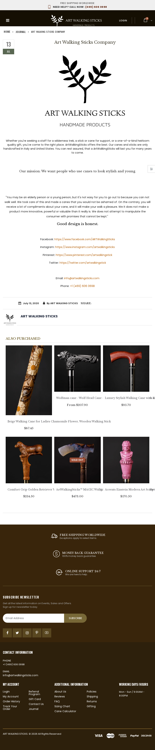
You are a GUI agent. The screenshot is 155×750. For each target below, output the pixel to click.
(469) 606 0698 (80, 7)
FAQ (57, 701)
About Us (60, 691)
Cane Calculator (65, 711)
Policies (91, 691)
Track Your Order (10, 707)
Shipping (92, 696)
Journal (21, 31)
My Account (11, 696)
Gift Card (35, 699)
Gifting (91, 706)
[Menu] (7, 20)
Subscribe (75, 618)
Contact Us (36, 704)
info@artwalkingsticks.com (20, 675)
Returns (92, 701)
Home (7, 31)
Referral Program (34, 693)
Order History (11, 701)
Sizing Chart (62, 706)
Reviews (59, 696)
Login (123, 20)
